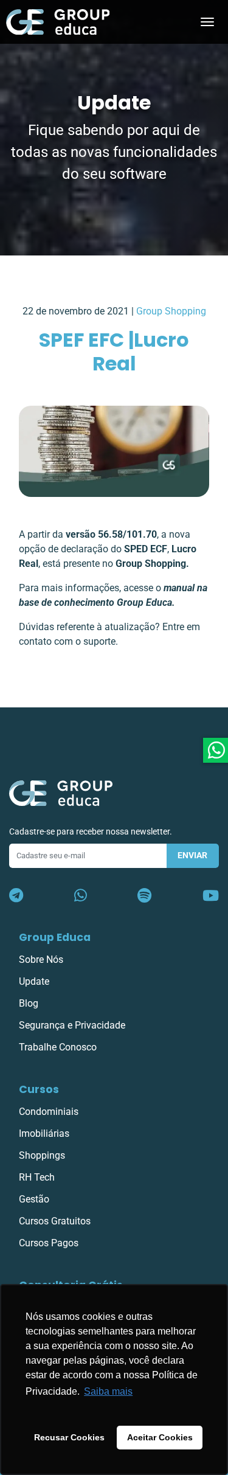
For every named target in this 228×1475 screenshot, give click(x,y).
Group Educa (55, 937)
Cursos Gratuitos (55, 1221)
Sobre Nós (41, 959)
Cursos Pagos (48, 1243)
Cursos (39, 1089)
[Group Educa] (60, 792)
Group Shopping (171, 311)
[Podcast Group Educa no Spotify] (144, 895)
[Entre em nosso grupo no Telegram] (16, 895)
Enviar (192, 855)
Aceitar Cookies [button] (160, 1437)
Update (34, 981)
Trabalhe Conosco (58, 1047)
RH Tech (37, 1177)
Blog (28, 1003)
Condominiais (48, 1111)
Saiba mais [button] (108, 1391)
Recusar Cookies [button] (69, 1437)
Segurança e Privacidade (72, 1025)
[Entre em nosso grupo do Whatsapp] (80, 895)
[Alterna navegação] (207, 22)
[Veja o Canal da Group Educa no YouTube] (210, 895)
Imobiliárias (44, 1133)
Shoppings (42, 1155)
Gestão (34, 1199)
